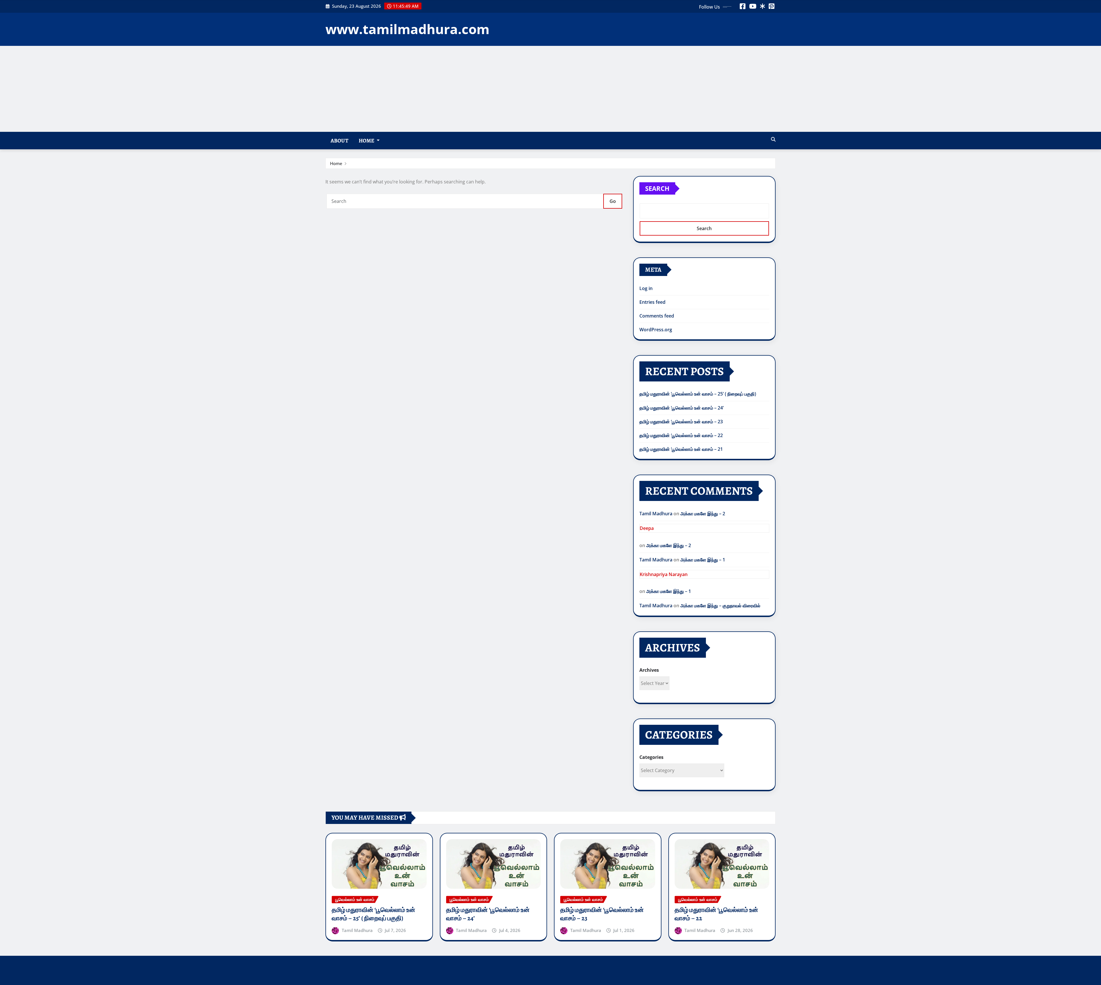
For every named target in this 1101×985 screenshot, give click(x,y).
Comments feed (656, 316)
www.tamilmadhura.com (407, 29)
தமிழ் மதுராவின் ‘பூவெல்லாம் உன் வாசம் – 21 (681, 449)
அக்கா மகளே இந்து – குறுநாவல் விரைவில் (720, 605)
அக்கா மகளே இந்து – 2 (702, 513)
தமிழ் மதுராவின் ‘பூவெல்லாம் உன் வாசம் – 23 (681, 421)
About (339, 140)
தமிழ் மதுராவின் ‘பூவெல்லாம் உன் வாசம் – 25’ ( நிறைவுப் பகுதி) (697, 394)
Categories (651, 757)
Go (613, 201)
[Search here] (773, 139)
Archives (649, 670)
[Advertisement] (550, 89)
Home (367, 140)
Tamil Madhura (655, 513)
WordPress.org (655, 329)
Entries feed (652, 302)
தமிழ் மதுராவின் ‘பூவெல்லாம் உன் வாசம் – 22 (681, 435)
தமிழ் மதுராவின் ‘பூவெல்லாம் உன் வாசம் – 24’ (681, 408)
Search (657, 188)
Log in (646, 288)
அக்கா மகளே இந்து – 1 (702, 560)
